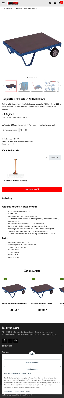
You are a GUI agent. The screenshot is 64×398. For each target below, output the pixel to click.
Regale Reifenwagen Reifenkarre (21, 141)
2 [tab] (30, 77)
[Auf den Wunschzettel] (21, 130)
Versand (29, 395)
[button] (51, 3)
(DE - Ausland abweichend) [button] (45, 125)
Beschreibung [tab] (7, 198)
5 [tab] (36, 77)
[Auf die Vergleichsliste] (26, 130)
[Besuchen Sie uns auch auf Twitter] (10, 341)
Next (60, 86)
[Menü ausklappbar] (3, 2)
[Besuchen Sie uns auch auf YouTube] (15, 341)
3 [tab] (32, 77)
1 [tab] (27, 77)
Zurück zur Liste (9, 8)
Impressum (8, 391)
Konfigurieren (32, 369)
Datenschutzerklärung (22, 391)
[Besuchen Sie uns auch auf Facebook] (4, 341)
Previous (4, 86)
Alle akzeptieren (32, 362)
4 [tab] (34, 77)
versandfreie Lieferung (21, 117)
